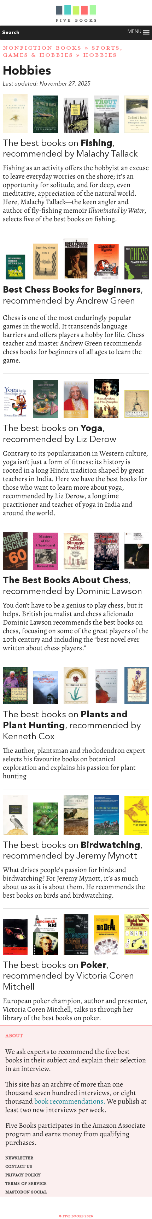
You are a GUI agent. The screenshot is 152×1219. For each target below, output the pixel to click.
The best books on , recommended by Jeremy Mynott (76, 847)
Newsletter (19, 1158)
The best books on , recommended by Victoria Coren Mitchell (76, 968)
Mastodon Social (26, 1192)
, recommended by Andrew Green (76, 301)
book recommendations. (69, 1101)
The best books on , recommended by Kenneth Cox (76, 723)
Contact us (18, 1166)
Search (10, 32)
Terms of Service (26, 1183)
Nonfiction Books (42, 48)
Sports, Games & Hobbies (63, 51)
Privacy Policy (23, 1175)
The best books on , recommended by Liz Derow (76, 448)
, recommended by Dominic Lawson (76, 592)
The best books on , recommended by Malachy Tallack (76, 158)
